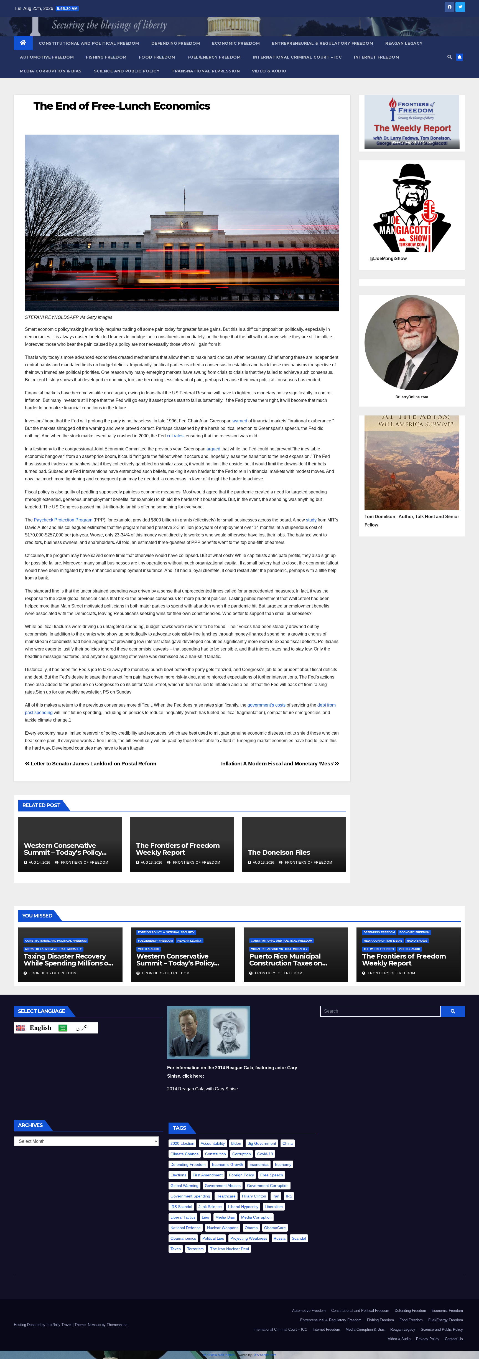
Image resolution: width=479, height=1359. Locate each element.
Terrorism (195, 1249)
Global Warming (184, 1185)
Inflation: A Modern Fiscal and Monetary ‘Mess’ (278, 764)
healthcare (226, 1196)
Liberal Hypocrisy (243, 1206)
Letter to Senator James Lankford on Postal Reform (93, 764)
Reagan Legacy (404, 43)
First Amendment (208, 1175)
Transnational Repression (206, 71)
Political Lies (213, 1238)
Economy (283, 1164)
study (311, 520)
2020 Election (182, 1143)
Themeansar (116, 1325)
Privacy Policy (427, 1339)
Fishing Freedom (106, 57)
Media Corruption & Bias (51, 71)
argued (213, 449)
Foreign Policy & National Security (166, 932)
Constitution (215, 1154)
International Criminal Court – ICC (297, 57)
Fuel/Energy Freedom (214, 57)
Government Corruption (268, 1185)
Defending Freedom (175, 43)
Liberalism (274, 1206)
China (287, 1143)
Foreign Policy (241, 1175)
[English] (35, 1027)
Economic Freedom (236, 43)
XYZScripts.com (265, 1355)
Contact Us (454, 1339)
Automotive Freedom (47, 57)
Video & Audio (269, 71)
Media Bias (225, 1217)
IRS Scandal (181, 1206)
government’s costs (267, 705)
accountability (213, 1143)
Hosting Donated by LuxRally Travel (43, 1325)
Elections (178, 1175)
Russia (280, 1238)
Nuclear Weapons (222, 1228)
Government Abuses (223, 1185)
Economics (259, 1164)
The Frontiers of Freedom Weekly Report (178, 848)
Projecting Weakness (248, 1238)
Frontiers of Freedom (84, 862)
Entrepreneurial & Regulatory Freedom (322, 43)
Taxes (175, 1249)
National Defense (185, 1228)
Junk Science (210, 1206)
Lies (205, 1217)
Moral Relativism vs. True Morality (53, 948)
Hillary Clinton (254, 1196)
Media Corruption (256, 1217)
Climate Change (184, 1154)
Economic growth (227, 1164)
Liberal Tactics (182, 1217)
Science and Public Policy (127, 71)
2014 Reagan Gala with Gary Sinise (202, 1088)
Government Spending (190, 1196)
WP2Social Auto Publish (219, 1355)
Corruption (241, 1154)
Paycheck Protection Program (63, 520)
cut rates (175, 435)
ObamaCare (275, 1228)
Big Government (262, 1143)
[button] (449, 57)
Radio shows (417, 940)
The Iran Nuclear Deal (229, 1249)
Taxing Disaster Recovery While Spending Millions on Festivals (68, 963)
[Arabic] (77, 1027)
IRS (289, 1196)
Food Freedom (157, 57)
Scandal (299, 1238)
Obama (251, 1228)
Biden (236, 1143)
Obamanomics (183, 1238)
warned (240, 420)
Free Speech (271, 1175)
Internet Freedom (376, 57)
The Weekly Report (379, 948)
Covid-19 (265, 1154)
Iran (275, 1196)
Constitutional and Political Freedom (89, 43)
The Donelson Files (280, 852)
